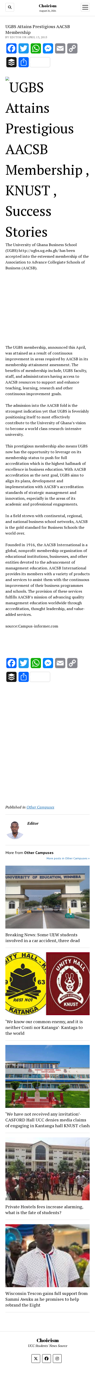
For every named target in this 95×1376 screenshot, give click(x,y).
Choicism (48, 5)
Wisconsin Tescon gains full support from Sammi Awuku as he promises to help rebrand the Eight (46, 1299)
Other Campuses (40, 807)
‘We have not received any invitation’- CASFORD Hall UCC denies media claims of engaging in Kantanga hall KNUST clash (47, 1119)
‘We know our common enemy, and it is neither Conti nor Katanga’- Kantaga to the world (44, 1027)
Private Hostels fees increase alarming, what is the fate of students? (44, 1209)
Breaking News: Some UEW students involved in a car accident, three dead (42, 937)
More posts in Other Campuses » (68, 858)
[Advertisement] (47, 307)
